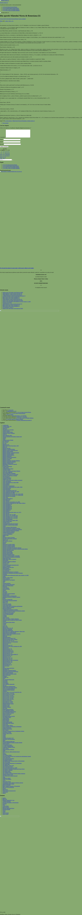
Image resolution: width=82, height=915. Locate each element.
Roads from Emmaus (7, 727)
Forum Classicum (6, 578)
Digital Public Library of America (9, 559)
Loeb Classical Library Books (9, 622)
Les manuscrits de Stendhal (8, 613)
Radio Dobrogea (6, 719)
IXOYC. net (5, 602)
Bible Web (5, 799)
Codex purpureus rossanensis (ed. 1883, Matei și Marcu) (14, 503)
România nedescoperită (7, 728)
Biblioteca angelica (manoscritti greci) (10, 450)
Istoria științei (5, 601)
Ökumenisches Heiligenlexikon (9, 686)
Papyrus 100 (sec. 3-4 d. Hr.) (8, 693)
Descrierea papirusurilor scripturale (10, 538)
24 (5, 155)
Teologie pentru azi (4, 2)
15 (1, 154)
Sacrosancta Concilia (7, 732)
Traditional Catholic (7, 778)
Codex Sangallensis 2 (7, 505)
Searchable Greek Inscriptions (9, 739)
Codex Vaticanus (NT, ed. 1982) (9, 514)
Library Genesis (6, 617)
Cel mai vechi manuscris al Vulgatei (10, 475)
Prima (1, 21)
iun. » (4, 158)
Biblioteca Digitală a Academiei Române (11, 452)
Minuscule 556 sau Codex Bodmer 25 (10, 654)
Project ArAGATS (6, 715)
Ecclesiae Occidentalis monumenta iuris (11, 565)
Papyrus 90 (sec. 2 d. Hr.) (8, 702)
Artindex (4, 437)
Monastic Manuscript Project (8, 668)
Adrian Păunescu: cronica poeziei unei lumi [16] (12, 293)
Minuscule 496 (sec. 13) (7, 653)
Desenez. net (5, 539)
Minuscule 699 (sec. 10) (7, 661)
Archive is (5, 434)
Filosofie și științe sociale (8, 577)
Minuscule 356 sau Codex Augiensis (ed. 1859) (12, 646)
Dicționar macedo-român (8, 552)
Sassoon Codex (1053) (7, 733)
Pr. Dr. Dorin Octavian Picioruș (12, 18)
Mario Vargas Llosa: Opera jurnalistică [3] (11, 305)
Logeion (4, 624)
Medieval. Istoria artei (7, 634)
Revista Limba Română (7, 722)
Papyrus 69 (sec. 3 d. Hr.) (8, 701)
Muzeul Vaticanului (6, 675)
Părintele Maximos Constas (8, 703)
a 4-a (12, 21)
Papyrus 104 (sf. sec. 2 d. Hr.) (9, 694)
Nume (1, 139)
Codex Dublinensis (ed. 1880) (9, 492)
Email (1, 141)
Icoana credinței (6, 587)
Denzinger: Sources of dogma (9, 537)
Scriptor (4, 736)
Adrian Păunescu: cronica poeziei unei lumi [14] (12, 299)
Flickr (4, 804)
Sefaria (4, 740)
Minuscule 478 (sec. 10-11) (8, 652)
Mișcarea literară (6, 665)
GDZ (4, 582)
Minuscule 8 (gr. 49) (7, 663)
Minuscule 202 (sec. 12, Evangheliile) (10, 641)
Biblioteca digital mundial (8, 451)
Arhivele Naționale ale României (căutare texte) (12, 436)
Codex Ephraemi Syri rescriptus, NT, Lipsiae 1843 (13, 493)
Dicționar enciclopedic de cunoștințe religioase (12, 547)
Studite (4, 750)
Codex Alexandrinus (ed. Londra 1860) (11, 482)
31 (5, 157)
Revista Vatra (5, 724)
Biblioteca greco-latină (7, 458)
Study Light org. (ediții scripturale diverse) (11, 751)
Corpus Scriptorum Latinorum (9, 531)
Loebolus (4, 623)
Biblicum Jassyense (6, 448)
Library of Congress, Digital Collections (11, 618)
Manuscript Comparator (7, 629)
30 (3, 157)
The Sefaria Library (7, 771)
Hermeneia (5, 586)
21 (0, 155)
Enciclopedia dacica (7, 569)
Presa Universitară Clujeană (8, 712)
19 (7, 154)
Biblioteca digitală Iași (7, 456)
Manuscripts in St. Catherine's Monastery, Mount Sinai (14, 631)
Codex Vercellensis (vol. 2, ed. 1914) (10, 518)
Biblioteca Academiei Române (9, 449)
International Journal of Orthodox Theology (11, 597)
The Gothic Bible (6, 764)
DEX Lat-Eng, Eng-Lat (7, 540)
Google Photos (6, 806)
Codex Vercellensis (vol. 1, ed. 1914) (10, 516)
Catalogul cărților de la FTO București (10, 474)
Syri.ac (4, 752)
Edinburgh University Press (8, 567)
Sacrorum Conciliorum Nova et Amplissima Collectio (13, 731)
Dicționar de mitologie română (9, 545)
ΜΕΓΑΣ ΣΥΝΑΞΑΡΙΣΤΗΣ (8, 787)
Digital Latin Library (7, 558)
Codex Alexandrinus (7, 481)
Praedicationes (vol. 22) (11, 411)
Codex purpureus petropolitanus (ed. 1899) (11, 502)
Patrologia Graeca (6, 704)
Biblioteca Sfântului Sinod (8, 463)
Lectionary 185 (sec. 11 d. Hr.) (9, 612)
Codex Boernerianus (7, 488)
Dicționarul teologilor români (8, 554)
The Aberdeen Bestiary (7, 759)
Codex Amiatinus (6, 483)
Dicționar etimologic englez (8, 550)
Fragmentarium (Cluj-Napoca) (9, 579)
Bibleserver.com (6, 444)
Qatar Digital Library (7, 717)
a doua (6, 21)
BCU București (6, 441)
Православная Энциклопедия (9, 790)
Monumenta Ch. (6, 669)
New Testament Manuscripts (8, 679)
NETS (4, 678)
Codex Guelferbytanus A (8, 498)
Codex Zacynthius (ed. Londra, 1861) (10, 520)
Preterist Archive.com (7, 714)
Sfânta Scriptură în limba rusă (8, 741)
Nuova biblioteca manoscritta (8, 684)
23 (3, 155)
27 (9, 155)
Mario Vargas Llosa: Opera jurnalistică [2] (11, 306)
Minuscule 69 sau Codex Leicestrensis (10, 660)
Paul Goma (5, 708)
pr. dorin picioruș (8, 120)
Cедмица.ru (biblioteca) (7, 534)
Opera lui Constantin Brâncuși (9, 688)
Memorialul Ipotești (6, 637)
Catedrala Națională (7, 801)
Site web (2, 144)
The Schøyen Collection (7, 770)
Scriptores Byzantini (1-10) (8, 738)
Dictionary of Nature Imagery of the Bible (11, 555)
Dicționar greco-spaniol (7, 551)
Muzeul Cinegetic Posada (8, 672)
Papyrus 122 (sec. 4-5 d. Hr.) (8, 696)
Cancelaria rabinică (6, 469)
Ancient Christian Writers (8, 432)
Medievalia (5, 636)
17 (5, 154)
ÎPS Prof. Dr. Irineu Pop (7, 599)
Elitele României (6, 568)
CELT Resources (6, 476)
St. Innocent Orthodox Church (9, 747)
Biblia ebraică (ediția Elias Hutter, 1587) (11, 445)
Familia (4, 576)
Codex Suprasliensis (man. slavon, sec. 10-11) (12, 512)
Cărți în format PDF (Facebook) (9, 473)
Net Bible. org (5, 677)
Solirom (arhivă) (6, 743)
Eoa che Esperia (6, 570)
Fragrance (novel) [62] (7, 302)
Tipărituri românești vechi (8, 774)
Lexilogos (5, 615)
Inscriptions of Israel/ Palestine (9, 593)
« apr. (1, 158)
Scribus (4, 735)
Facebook (5, 803)
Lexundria (5, 616)
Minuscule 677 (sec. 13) (7, 657)
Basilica (4, 798)
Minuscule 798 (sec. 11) (7, 662)
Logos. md (5, 625)
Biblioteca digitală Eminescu (8, 455)
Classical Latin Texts (7, 479)
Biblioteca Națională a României (9, 461)
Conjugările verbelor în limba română (10, 524)
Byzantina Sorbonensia (7, 466)
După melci (11, 410)
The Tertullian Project (7, 772)
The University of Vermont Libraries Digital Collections (14, 773)
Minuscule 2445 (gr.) (7, 642)
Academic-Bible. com (7, 426)
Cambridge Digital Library (8, 468)
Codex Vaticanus (6, 513)
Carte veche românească (7, 472)
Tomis (4, 777)
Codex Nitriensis (6, 500)
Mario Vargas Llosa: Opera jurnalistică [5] (11, 297)
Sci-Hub (4, 734)
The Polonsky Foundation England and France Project (14, 769)
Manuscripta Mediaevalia (8, 630)
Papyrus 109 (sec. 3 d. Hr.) (8, 695)
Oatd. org (4, 685)
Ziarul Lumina (5, 814)
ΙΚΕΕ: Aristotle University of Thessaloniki (11, 786)
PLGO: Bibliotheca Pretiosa (8, 710)
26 (7, 155)
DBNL (4, 536)
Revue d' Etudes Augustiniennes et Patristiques (12, 726)
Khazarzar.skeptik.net (7, 608)
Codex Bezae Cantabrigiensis (8, 485)
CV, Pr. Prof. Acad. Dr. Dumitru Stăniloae (11, 10)
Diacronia (5, 542)
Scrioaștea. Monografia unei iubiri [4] (24, 420)
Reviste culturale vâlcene (8, 725)
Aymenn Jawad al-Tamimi (8, 440)
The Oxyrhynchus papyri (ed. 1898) (10, 767)
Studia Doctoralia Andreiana (8, 749)
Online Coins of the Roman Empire (10, 687)
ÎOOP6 (4, 598)
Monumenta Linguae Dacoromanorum (10, 671)
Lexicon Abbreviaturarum (8, 614)
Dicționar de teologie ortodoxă (9, 546)
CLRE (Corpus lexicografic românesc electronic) (12, 480)
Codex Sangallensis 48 (7, 506)
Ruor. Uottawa (6, 730)
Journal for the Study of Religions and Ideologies (12, 606)
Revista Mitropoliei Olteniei (8, 723)
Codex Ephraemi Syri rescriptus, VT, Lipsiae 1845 (13, 495)
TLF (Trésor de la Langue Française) (10, 775)
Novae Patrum (5, 683)
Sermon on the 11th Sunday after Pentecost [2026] (13, 300)
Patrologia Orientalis (7, 707)
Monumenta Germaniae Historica (9, 670)
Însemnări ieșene (6, 594)
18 (6, 154)
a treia (9, 21)
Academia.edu (5, 425)
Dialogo (4, 543)
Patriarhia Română (6, 809)
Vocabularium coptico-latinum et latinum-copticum (13, 782)
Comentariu (3, 137)
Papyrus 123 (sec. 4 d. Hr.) (8, 697)
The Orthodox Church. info (8, 765)
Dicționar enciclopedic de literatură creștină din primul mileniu (15, 548)
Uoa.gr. (4, 780)
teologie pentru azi (31, 120)
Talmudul (4, 754)
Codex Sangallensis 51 (7, 507)
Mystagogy (5, 676)
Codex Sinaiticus (6, 511)
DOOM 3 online (6, 562)
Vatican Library (6, 812)
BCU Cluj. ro (5, 442)
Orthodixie (5, 691)
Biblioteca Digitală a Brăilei (8, 453)
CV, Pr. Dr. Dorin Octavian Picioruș (10, 7)
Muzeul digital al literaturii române (9, 673)
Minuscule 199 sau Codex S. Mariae (10, 639)
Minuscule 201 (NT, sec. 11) (8, 640)
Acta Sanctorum (6, 427)
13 (9, 152)
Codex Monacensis (6, 499)
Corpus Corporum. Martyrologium (10, 527)
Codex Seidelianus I (7, 510)
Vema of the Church (7, 781)
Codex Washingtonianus (7, 519)
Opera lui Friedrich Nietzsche (8, 689)
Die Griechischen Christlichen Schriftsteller (11, 557)
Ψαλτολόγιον (5, 789)
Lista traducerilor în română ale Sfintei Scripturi (12, 620)
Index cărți (5, 591)
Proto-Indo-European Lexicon (9, 716)
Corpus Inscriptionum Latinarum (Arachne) (11, 528)
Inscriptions (5, 592)
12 (7, 152)
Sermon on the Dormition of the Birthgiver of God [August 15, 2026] (17, 301)
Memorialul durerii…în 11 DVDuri (19, 415)
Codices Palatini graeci (7, 521)
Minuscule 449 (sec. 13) (7, 649)
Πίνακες (4, 788)
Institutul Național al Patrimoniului (9, 595)
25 (6, 155)
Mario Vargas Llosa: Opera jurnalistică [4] (11, 298)
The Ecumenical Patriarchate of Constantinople (12, 763)
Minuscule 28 (5, 644)
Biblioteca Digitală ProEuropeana (9, 457)
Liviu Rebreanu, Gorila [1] (8, 307)
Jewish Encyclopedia (7, 604)
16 (3, 154)
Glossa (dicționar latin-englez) (9, 584)
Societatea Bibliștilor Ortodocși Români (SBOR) (12, 742)
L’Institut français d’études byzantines (10, 609)
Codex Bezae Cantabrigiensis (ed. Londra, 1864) (12, 487)
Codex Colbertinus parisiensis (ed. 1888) (11, 491)
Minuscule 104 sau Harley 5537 (9, 638)
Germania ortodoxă (6, 583)
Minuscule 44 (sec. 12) (7, 648)
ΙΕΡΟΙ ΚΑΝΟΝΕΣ (7, 785)
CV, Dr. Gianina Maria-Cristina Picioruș (11, 8)
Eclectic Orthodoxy (6, 566)
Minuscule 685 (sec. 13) (7, 659)
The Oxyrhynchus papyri (8, 766)
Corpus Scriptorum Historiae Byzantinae (11, 530)
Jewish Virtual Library (7, 605)
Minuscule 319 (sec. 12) (7, 645)
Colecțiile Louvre (6, 522)
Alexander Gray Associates (8, 429)
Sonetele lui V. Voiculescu (21, 416)
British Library (6, 465)
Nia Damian (5, 680)
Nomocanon (5, 681)
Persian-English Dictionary (8, 709)
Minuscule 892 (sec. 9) (7, 664)
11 (6, 152)
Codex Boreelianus (6, 489)
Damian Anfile (6, 535)
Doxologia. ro (5, 563)
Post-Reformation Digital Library (9, 711)
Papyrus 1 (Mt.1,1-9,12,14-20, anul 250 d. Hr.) (12, 692)
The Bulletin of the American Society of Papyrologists (13, 761)
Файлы (4, 793)
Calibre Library (6, 467)
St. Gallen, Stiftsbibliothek (8, 746)
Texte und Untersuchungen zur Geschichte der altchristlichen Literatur (17, 756)
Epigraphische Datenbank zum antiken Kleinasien (13, 573)
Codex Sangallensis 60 (7, 508)
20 (9, 154)
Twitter (4, 811)
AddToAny (5, 428)
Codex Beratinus (6, 484)
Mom (4, 667)
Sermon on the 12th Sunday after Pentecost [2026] (13, 292)
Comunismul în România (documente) (10, 523)
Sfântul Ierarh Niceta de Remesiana (19, 120)
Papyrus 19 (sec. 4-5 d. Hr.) (8, 699)
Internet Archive (6, 807)
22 (1, 155)
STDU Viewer (6, 748)
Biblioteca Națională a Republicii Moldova (11, 460)
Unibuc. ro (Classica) (7, 779)
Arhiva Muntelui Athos (7, 435)
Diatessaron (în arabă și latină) (9, 544)
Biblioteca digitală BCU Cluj (8, 800)
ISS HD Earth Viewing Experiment (10, 600)
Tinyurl (4, 810)
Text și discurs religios (7, 755)
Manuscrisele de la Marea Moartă (9, 632)
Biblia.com (5, 447)
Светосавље (5, 791)
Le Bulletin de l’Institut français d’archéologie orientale (14, 610)
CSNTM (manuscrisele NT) (8, 532)
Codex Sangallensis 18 (7, 504)
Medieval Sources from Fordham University (11, 633)
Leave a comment (22, 18)
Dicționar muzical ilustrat (8, 553)
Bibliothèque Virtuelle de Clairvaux (10, 464)
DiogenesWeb (5, 560)
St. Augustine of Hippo (7, 744)
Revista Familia (6, 720)
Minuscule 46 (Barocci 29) (8, 650)
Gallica (4, 581)
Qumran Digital (6, 718)
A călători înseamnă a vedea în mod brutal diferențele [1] (14, 295)
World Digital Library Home (8, 783)
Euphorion (5, 574)
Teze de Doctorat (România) (8, 758)
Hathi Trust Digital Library (8, 585)
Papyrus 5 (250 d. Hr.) (7, 700)
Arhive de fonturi (9, 414)
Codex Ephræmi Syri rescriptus (9, 496)
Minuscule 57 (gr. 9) (7, 656)
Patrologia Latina (6, 705)
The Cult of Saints (6, 762)
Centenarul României (7, 477)
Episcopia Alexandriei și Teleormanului (10, 802)
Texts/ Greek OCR (6, 757)
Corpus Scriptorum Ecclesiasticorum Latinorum (12, 529)
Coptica (4, 526)
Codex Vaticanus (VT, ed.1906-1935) (10, 515)
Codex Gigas (5, 497)
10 (5, 152)
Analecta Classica (6, 430)
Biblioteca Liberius (6, 459)
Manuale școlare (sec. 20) (8, 628)
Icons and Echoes (6, 589)
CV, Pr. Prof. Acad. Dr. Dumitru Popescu (11, 9)
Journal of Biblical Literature (8, 607)
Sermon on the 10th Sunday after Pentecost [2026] (13, 308)
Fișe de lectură (5, 123)
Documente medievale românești (9, 561)
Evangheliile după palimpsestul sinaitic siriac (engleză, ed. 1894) (16, 575)
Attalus (4, 438)
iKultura (4, 590)
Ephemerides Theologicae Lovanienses (10, 571)
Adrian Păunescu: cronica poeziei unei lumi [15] (12, 294)
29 (1, 157)
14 (0, 154)
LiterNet (4, 621)
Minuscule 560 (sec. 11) (7, 655)
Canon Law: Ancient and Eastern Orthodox (11, 471)
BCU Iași (4, 443)
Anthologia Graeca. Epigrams (9, 433)
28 (0, 157)
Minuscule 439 (6, 647)
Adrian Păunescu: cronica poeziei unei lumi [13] (12, 303)
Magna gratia (5, 626)
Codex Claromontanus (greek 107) (10, 490)
